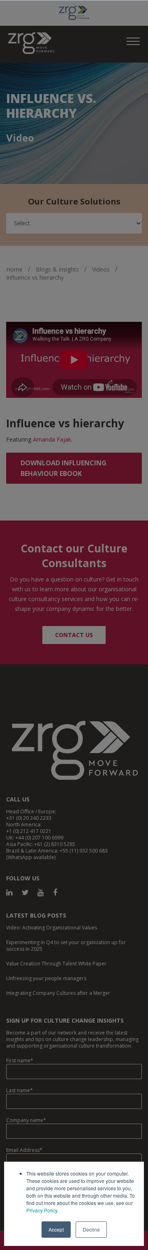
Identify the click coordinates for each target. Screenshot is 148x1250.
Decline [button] (91, 1229)
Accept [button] (56, 1229)
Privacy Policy (41, 1210)
